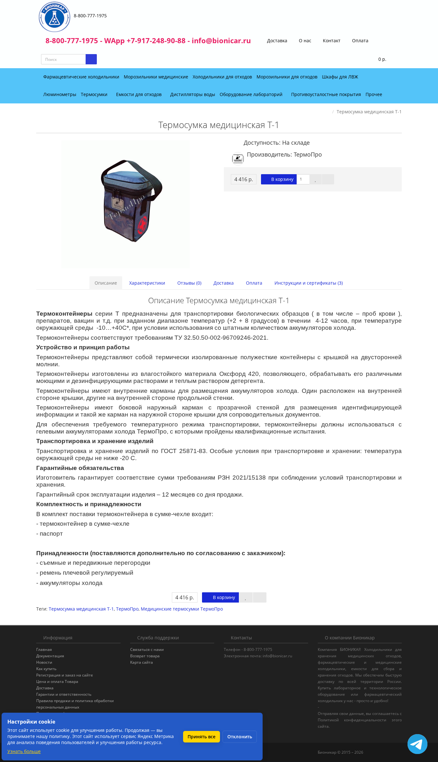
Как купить (46, 668)
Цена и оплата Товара (57, 681)
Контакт (331, 40)
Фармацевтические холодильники (81, 77)
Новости (44, 662)
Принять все (201, 737)
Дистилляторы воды (192, 94)
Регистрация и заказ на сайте (64, 675)
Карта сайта (141, 662)
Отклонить (239, 737)
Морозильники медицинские (156, 77)
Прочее (374, 94)
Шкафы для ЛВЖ (340, 77)
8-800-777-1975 (90, 15)
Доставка (276, 40)
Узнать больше (24, 751)
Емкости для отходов (139, 94)
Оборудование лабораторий (252, 94)
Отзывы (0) (189, 283)
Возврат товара (145, 656)
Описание (106, 283)
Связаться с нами (147, 649)
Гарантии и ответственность (63, 694)
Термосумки (95, 94)
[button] (378, 59)
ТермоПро (127, 609)
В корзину (281, 179)
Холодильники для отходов (222, 77)
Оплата (359, 40)
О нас (304, 40)
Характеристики (147, 283)
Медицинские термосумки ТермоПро (182, 609)
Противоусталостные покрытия (326, 94)
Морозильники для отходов (287, 77)
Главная (44, 649)
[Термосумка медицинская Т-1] (125, 204)
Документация (50, 656)
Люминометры (59, 94)
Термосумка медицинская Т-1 (81, 609)
